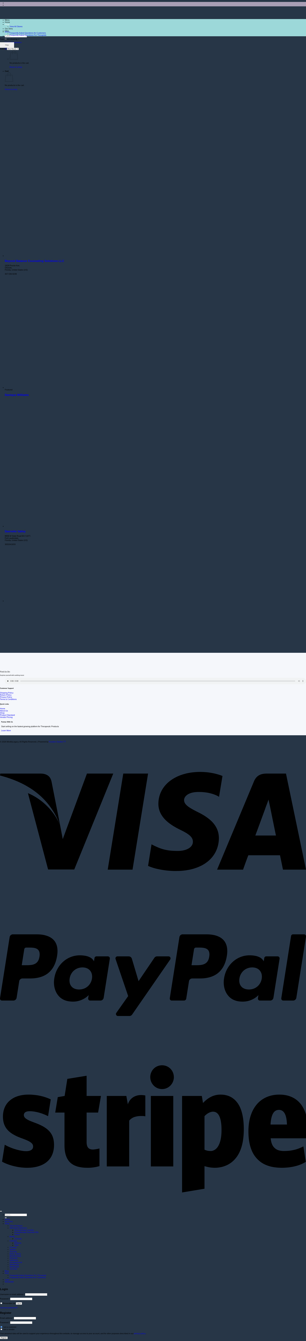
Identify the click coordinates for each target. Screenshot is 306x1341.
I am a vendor (8, 1329)
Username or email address (12, 1294)
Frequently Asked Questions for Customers (28, 33)
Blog (7, 1271)
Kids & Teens (15, 1254)
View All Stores (16, 1226)
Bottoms (17, 1243)
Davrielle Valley (15, 531)
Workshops (14, 1267)
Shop (7, 1224)
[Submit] (6, 1217)
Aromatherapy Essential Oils (26, 1232)
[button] (9, 1282)
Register (4, 1338)
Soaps (17, 1234)
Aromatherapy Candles (24, 1230)
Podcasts (13, 1258)
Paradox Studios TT (57, 742)
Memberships (15, 1256)
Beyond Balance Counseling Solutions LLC (34, 261)
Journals (13, 1252)
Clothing (13, 1241)
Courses (13, 1247)
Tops (16, 1245)
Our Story (9, 29)
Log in (19, 1303)
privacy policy (139, 1334)
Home (7, 1219)
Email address (6, 1318)
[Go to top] (1, 1211)
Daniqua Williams (17, 394)
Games (13, 1249)
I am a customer (9, 1327)
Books (12, 1237)
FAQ (7, 31)
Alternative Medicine (18, 1228)
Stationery (14, 1260)
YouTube (13, 1269)
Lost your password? (9, 1308)
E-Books (18, 1239)
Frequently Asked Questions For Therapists (28, 35)
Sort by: (3, 49)
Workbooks (14, 1265)
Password (5, 1299)
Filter (7, 45)
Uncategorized (16, 1262)
